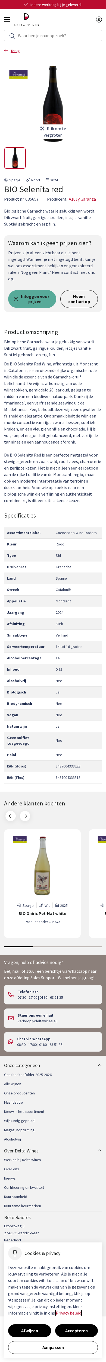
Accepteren (76, 1330)
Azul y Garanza (82, 199)
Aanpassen (53, 1347)
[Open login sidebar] (99, 20)
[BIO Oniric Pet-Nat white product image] (42, 866)
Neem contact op (79, 299)
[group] (42, 883)
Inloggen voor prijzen (35, 299)
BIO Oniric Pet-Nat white (42, 913)
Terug (15, 50)
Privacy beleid (68, 1313)
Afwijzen (29, 1330)
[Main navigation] (7, 19)
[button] (15, 158)
